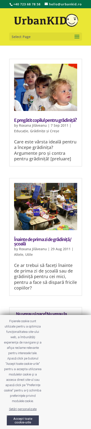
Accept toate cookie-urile (22, 420)
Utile (29, 254)
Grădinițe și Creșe (44, 131)
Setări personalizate (23, 409)
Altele (18, 254)
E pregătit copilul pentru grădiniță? (45, 120)
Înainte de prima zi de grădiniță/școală (42, 242)
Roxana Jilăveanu (33, 125)
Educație (21, 131)
